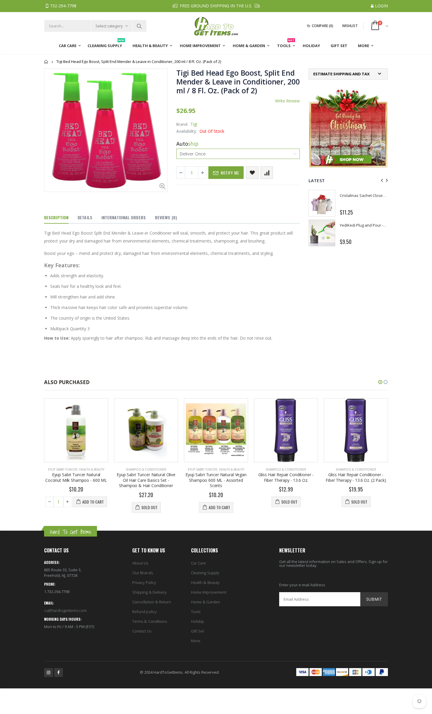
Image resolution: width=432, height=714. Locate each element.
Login (381, 6)
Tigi (193, 124)
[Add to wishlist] (252, 172)
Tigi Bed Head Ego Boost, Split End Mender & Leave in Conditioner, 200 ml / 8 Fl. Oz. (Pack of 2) (238, 81)
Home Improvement (208, 592)
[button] (380, 382)
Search (139, 26)
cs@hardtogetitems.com (65, 610)
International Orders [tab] (123, 217)
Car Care (198, 563)
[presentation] (381, 180)
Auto (187, 143)
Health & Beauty (91, 469)
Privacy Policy (144, 582)
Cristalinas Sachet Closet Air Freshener (374, 195)
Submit (374, 599)
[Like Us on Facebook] (58, 672)
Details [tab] (85, 217)
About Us (140, 563)
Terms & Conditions (149, 621)
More (195, 640)
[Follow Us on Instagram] (48, 672)
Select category (109, 26)
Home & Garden (205, 602)
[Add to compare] (266, 172)
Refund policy (144, 611)
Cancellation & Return (151, 602)
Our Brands (142, 572)
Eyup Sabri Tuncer (62, 469)
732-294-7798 (63, 6)
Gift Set (197, 631)
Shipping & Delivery (149, 592)
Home (46, 62)
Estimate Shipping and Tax (341, 74)
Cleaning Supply (205, 572)
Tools (195, 611)
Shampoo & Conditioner (146, 469)
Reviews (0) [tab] (166, 217)
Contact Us (141, 631)
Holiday (197, 621)
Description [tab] (56, 217)
